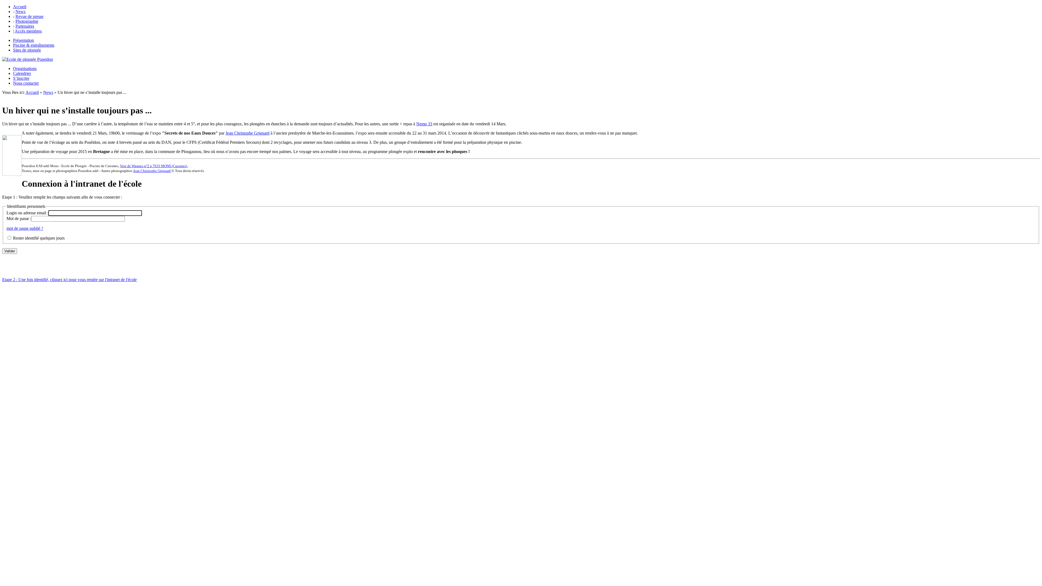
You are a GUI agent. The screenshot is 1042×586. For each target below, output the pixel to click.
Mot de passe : (19, 218)
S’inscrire (21, 78)
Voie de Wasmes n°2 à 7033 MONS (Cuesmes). (154, 166)
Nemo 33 (424, 124)
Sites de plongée (27, 50)
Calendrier (22, 73)
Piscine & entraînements (33, 45)
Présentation (23, 40)
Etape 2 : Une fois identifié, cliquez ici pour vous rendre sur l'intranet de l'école (69, 279)
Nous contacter (26, 83)
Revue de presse (29, 16)
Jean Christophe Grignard (247, 133)
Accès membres (28, 31)
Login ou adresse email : (27, 213)
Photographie (26, 21)
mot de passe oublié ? (25, 228)
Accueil (19, 6)
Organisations (25, 68)
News (20, 11)
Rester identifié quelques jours (39, 238)
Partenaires (24, 26)
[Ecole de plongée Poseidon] (27, 59)
